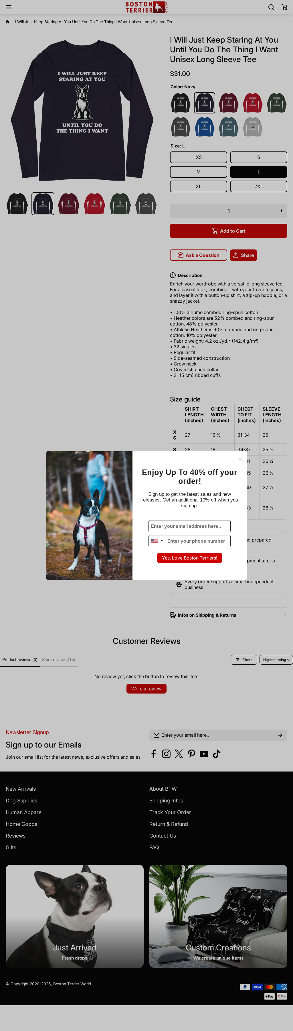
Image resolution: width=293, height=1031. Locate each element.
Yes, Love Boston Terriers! (189, 558)
